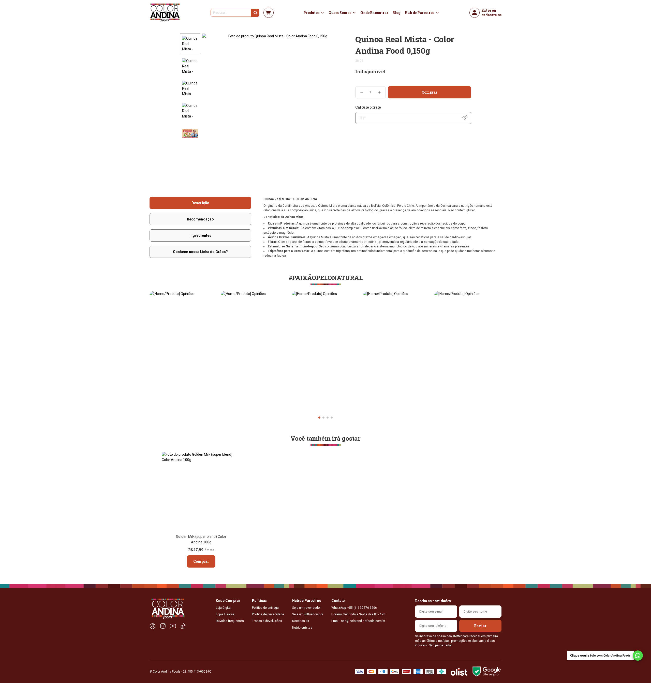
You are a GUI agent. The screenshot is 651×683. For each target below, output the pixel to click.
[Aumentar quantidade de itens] (379, 92)
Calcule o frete (368, 107)
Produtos (311, 13)
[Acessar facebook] (153, 626)
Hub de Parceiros (419, 13)
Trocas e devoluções (267, 621)
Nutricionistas (302, 627)
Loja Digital (224, 608)
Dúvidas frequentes (230, 621)
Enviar (480, 625)
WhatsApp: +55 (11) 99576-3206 (354, 608)
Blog (396, 13)
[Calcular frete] (464, 118)
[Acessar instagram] (163, 626)
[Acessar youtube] (173, 626)
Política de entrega (265, 608)
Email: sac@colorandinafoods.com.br (358, 621)
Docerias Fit (300, 621)
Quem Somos (340, 13)
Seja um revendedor (306, 608)
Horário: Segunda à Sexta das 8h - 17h (358, 614)
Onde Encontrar (374, 13)
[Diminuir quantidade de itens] (362, 92)
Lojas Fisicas (225, 614)
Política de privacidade (268, 614)
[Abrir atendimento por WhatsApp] (638, 655)
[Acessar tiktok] (183, 626)
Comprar (429, 92)
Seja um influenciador (307, 614)
